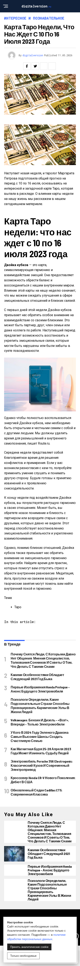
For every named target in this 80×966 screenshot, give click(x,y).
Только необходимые (23, 955)
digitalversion (33, 55)
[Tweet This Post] (35, 66)
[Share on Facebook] (27, 66)
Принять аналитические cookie (29, 946)
